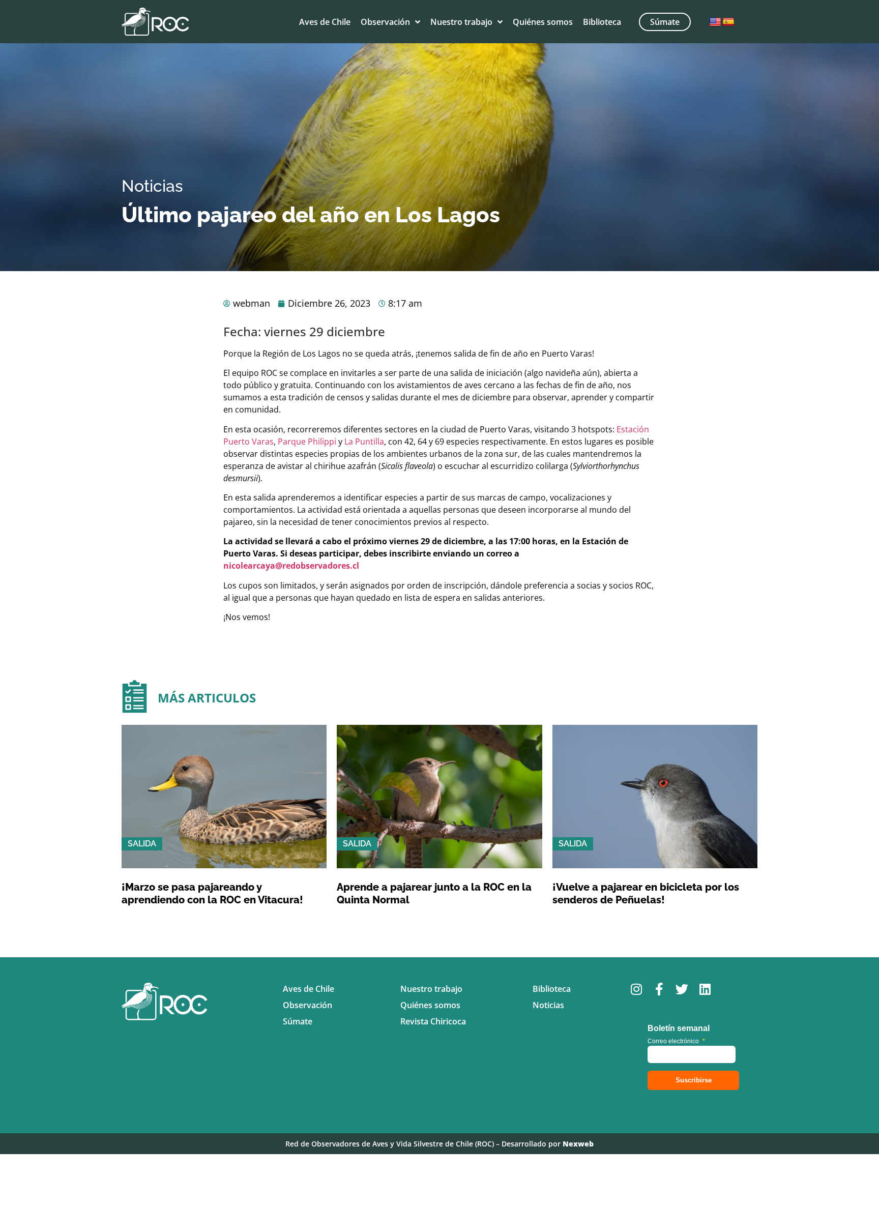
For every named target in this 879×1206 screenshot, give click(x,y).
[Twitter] (682, 989)
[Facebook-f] (659, 989)
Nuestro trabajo (461, 21)
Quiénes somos (543, 21)
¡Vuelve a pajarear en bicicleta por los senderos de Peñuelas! (645, 893)
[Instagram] (636, 989)
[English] (715, 22)
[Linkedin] (704, 989)
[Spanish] (728, 22)
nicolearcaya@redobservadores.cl (291, 565)
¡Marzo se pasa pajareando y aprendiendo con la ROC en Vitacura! (212, 893)
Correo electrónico (676, 1041)
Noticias (152, 186)
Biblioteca (602, 21)
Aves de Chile (324, 21)
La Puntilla (364, 441)
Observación (385, 21)
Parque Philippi (307, 441)
